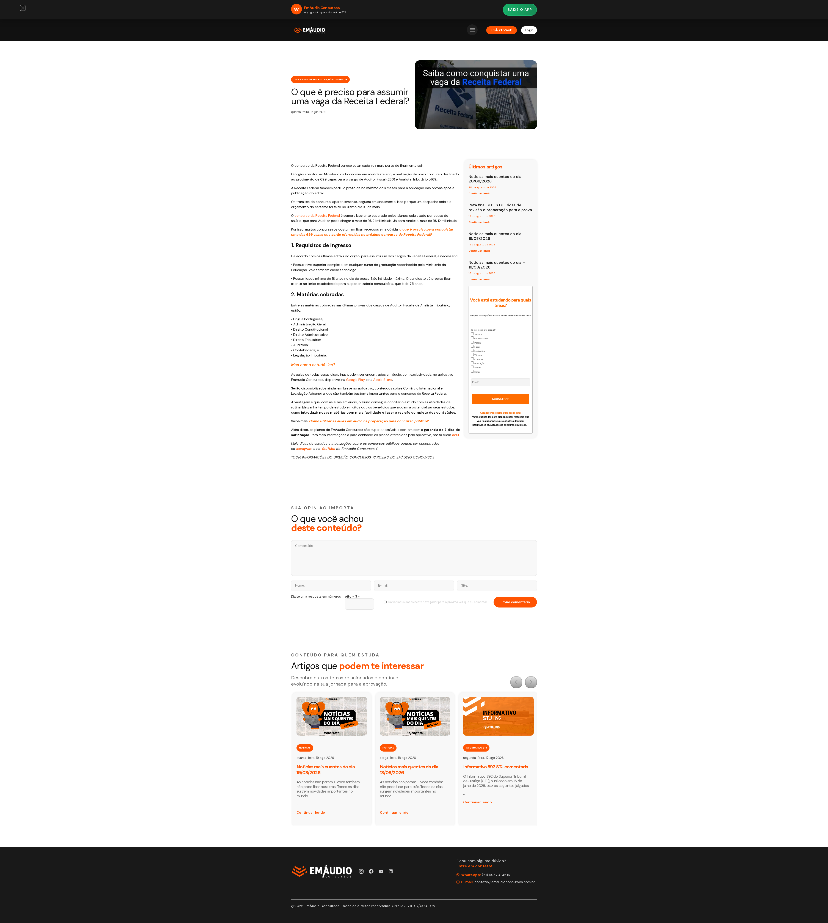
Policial (477, 343)
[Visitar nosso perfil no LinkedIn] (391, 871)
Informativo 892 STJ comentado (412, 767)
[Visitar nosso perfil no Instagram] (361, 871)
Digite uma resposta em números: (316, 596)
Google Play (355, 379)
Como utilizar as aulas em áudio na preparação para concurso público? (369, 421)
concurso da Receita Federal (317, 215)
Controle (478, 359)
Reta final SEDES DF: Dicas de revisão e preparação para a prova (500, 207)
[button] (516, 682)
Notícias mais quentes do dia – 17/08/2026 (494, 769)
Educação (479, 363)
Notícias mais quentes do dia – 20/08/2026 (497, 179)
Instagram (304, 448)
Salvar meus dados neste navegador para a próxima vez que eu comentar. (438, 602)
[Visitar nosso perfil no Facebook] (371, 871)
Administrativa (481, 338)
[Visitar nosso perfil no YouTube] (381, 871)
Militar (477, 372)
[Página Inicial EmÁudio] (309, 30)
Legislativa (479, 351)
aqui (455, 435)
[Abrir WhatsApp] (817, 912)
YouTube (328, 448)
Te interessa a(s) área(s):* (483, 330)
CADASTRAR (500, 398)
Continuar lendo (479, 193)
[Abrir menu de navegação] (472, 29)
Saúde (477, 367)
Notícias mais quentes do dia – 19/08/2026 (497, 236)
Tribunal (478, 355)
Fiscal (477, 347)
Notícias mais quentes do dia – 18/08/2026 (497, 265)
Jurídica (478, 334)
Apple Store (382, 379)
